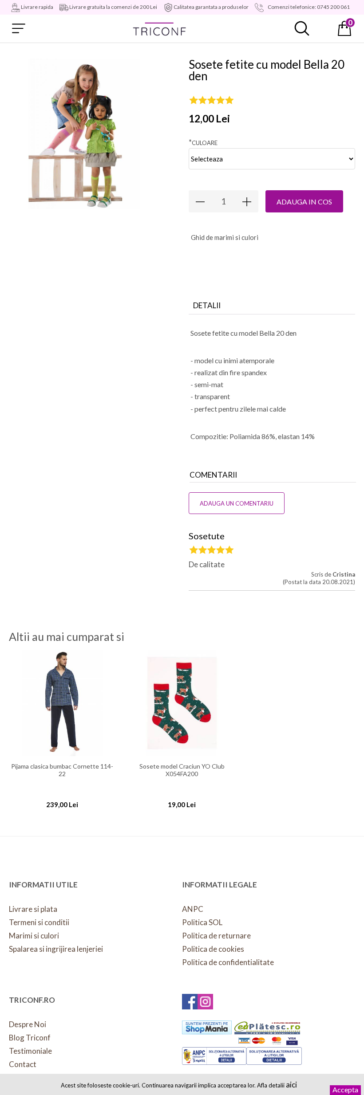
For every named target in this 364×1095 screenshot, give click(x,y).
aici (291, 1084)
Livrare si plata (33, 909)
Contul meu (323, 28)
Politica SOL (202, 922)
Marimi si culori (34, 935)
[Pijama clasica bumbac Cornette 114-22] (62, 703)
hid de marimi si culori (224, 237)
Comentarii (213, 474)
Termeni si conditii (39, 922)
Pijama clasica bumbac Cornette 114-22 (62, 770)
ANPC (192, 909)
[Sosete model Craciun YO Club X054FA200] (182, 703)
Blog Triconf (30, 1037)
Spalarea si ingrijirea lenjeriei (56, 949)
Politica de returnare (216, 935)
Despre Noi (27, 1024)
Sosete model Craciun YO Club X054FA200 (182, 770)
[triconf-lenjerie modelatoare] (160, 29)
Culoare (203, 142)
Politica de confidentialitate (228, 962)
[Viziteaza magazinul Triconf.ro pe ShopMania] (207, 1027)
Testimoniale (30, 1051)
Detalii (207, 305)
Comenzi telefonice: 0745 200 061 (308, 7)
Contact (22, 1064)
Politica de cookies (213, 949)
